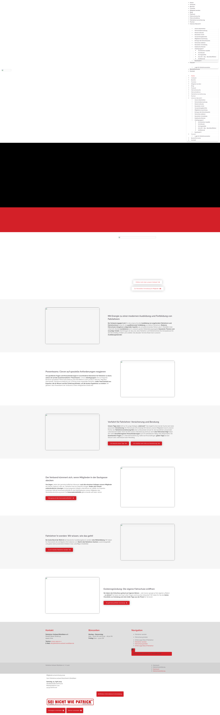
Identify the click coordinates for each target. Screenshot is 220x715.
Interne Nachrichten (200, 100)
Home (192, 2)
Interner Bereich (195, 24)
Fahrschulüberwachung (201, 30)
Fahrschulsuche (195, 16)
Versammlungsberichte (201, 36)
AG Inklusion (201, 124)
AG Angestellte (202, 54)
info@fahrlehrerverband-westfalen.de (62, 643)
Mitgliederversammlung (201, 110)
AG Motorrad (201, 130)
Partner (192, 22)
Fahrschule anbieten (200, 114)
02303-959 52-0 (56, 641)
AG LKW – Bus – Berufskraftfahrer (207, 56)
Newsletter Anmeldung (201, 44)
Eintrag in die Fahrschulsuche (202, 40)
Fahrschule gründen (141, 637)
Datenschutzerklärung (159, 667)
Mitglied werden (195, 10)
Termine (192, 8)
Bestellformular (195, 69)
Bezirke (192, 6)
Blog (191, 12)
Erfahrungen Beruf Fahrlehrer (144, 640)
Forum (192, 62)
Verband (192, 4)
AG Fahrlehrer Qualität (204, 50)
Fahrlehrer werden (141, 634)
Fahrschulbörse (195, 18)
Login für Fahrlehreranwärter (202, 67)
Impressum (156, 665)
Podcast (192, 14)
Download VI (198, 60)
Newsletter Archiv (199, 34)
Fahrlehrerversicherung (197, 20)
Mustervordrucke (199, 104)
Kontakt (192, 71)
